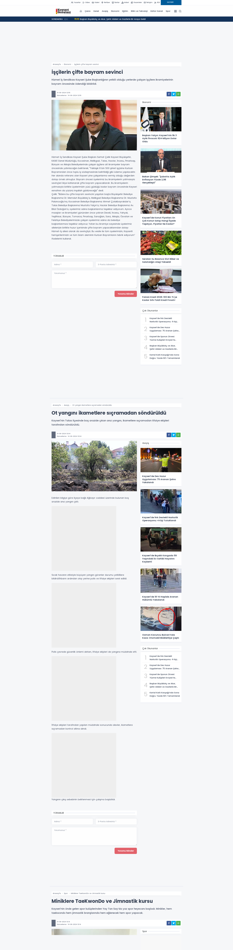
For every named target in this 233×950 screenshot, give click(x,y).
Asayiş (105, 11)
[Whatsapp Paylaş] (178, 94)
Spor (168, 11)
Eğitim (125, 11)
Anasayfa (57, 64)
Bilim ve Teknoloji (139, 11)
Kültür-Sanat (156, 11)
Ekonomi (115, 11)
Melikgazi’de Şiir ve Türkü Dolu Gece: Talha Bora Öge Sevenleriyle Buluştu (113, 18)
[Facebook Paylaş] (169, 94)
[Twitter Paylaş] (173, 94)
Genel (96, 11)
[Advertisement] (116, 44)
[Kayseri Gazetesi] (64, 11)
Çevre (87, 11)
